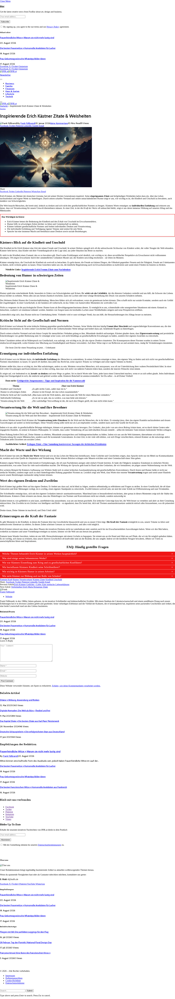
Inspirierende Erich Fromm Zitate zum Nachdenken (46, 269)
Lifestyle (9, 94)
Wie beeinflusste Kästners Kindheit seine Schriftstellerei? (31, 567)
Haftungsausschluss (13, 978)
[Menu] (1, 79)
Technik (9, 96)
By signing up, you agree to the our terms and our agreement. (36, 27)
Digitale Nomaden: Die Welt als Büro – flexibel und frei (25, 710)
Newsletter (5, 75)
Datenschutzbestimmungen (49, 845)
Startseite (4, 106)
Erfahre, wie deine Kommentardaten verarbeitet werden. (76, 686)
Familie (9, 86)
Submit (30, 991)
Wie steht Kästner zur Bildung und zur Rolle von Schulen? (31, 576)
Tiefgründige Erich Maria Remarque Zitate (29, 587)
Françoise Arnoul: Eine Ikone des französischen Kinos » (25, 953)
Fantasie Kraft (6, 579)
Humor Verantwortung (22, 579)
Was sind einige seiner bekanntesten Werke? (24, 558)
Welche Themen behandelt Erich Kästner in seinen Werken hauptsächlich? (39, 553)
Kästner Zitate (39, 579)
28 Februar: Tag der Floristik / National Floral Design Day (26, 942)
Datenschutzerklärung (14, 983)
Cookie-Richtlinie (13, 980)
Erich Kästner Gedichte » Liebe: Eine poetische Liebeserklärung (41, 584)
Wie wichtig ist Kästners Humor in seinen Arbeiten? (28, 571)
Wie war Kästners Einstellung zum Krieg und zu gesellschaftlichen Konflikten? (42, 562)
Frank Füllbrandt (28, 123)
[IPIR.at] (8, 71)
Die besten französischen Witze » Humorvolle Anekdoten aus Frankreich (33, 787)
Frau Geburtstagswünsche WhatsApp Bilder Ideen (23, 59)
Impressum (10, 975)
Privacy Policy (53, 27)
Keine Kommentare (59, 123)
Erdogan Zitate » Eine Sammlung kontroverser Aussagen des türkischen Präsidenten (66, 444)
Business (9, 83)
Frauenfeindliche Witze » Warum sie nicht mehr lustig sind (27, 37)
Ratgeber (3, 109)
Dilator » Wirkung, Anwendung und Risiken (19, 700)
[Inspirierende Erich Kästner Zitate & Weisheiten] (46, 186)
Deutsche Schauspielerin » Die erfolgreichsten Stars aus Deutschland (32, 732)
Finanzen (9, 88)
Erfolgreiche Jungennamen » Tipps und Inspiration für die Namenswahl (51, 381)
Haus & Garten (12, 91)
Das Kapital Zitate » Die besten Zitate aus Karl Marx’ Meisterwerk (29, 721)
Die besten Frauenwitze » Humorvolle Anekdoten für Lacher (28, 48)
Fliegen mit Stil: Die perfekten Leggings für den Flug (24, 932)
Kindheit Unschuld (54, 579)
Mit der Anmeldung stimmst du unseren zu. (33, 845)
